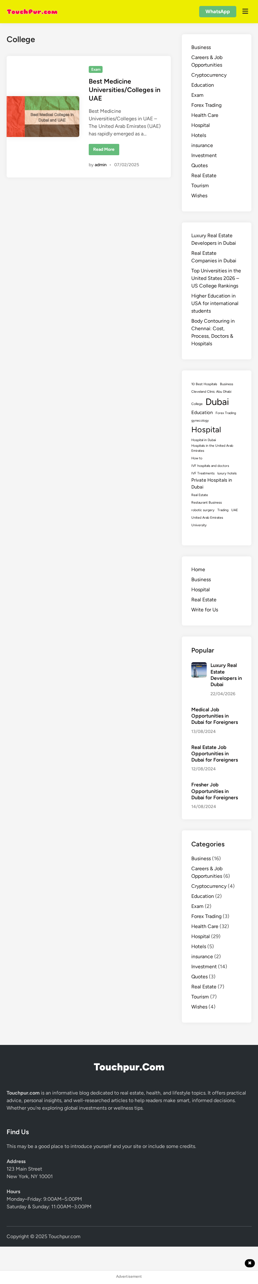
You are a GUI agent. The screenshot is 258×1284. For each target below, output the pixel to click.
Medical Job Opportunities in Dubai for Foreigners (214, 716)
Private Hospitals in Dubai (211, 483)
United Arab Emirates (207, 518)
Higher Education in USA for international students (214, 303)
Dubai (217, 401)
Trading (222, 510)
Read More (106, 150)
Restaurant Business (206, 502)
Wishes (199, 196)
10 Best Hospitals (204, 384)
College (197, 404)
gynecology (200, 420)
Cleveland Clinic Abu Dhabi (211, 392)
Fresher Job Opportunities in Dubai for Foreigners (214, 791)
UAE (234, 510)
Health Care (204, 115)
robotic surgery (203, 510)
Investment (204, 155)
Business (201, 47)
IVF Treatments (203, 473)
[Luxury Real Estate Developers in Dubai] (198, 666)
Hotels (198, 135)
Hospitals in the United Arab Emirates (212, 448)
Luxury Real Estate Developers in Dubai (226, 674)
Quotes (199, 165)
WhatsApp (217, 11)
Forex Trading (206, 105)
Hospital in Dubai (203, 440)
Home (198, 569)
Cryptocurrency (209, 75)
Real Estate (203, 175)
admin (101, 164)
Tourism (200, 186)
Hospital (200, 125)
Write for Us (204, 610)
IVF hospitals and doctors (210, 466)
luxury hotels (227, 473)
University (199, 525)
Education (202, 85)
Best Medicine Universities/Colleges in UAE (124, 89)
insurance (202, 145)
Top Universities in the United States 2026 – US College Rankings (216, 278)
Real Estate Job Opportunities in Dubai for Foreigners (214, 753)
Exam (95, 69)
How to (196, 458)
